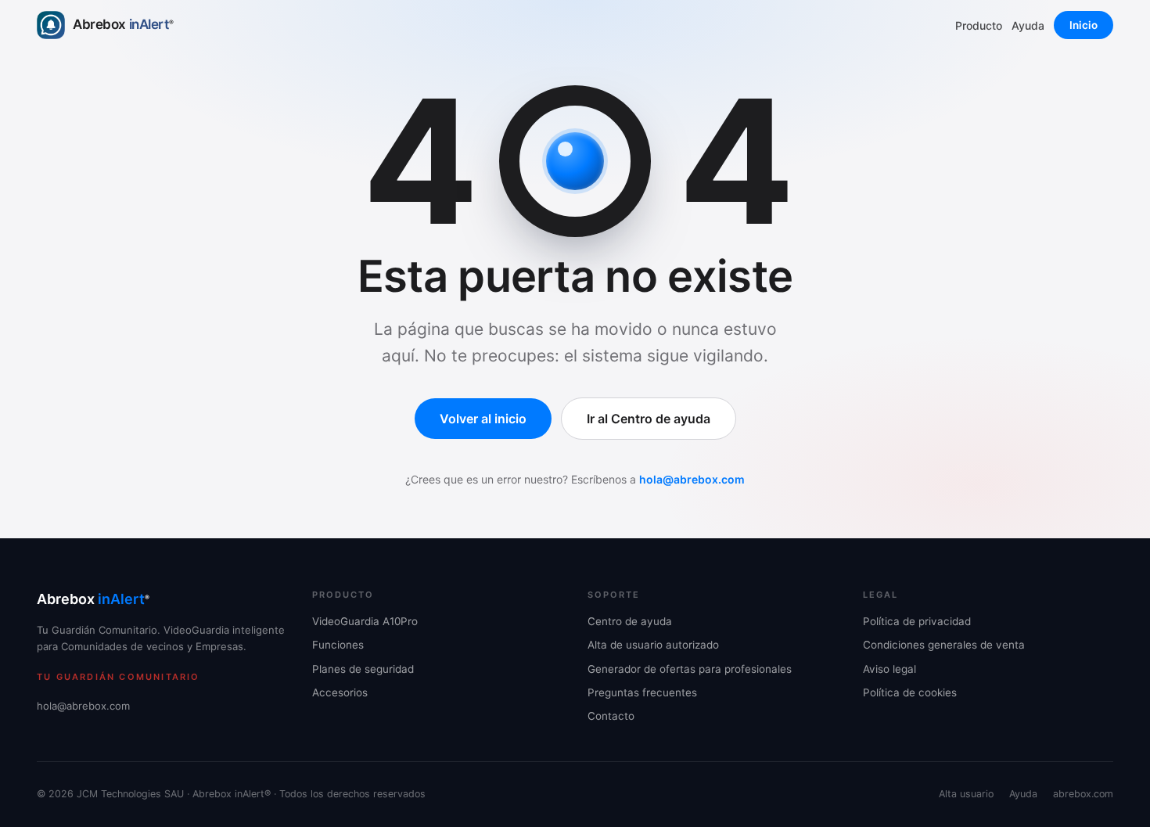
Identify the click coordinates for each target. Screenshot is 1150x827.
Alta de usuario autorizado (653, 644)
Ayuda (1028, 25)
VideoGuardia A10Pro (365, 621)
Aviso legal (889, 669)
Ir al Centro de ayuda (648, 418)
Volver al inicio (483, 418)
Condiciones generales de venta (944, 644)
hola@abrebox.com (692, 479)
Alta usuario (966, 794)
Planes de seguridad (363, 669)
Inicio (1083, 25)
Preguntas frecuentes (642, 692)
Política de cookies (910, 692)
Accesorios (340, 692)
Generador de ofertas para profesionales (690, 669)
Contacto (611, 716)
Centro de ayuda (630, 621)
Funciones (338, 644)
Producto (978, 25)
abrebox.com (1083, 794)
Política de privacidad (917, 621)
